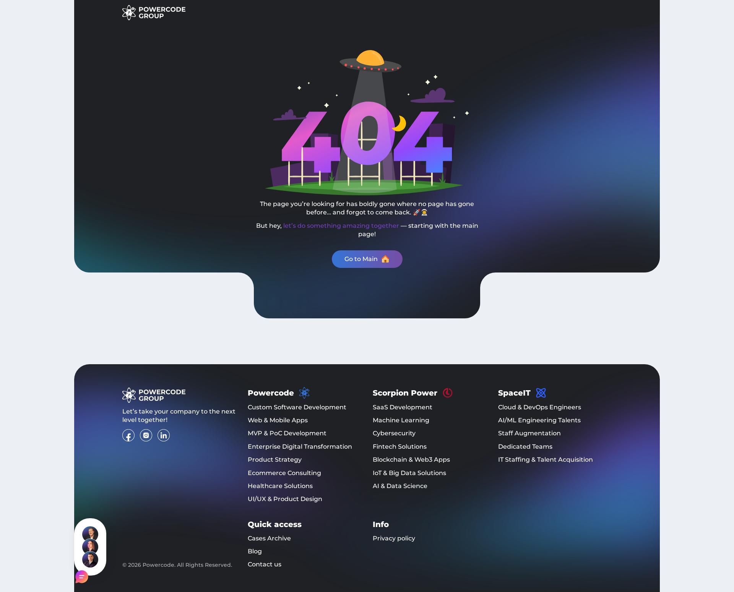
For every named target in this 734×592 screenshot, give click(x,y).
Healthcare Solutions (280, 486)
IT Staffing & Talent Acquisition (545, 459)
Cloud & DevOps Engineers (539, 407)
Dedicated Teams (525, 446)
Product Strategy (275, 459)
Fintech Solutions (400, 446)
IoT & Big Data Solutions (409, 473)
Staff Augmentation (529, 433)
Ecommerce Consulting (284, 473)
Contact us (264, 564)
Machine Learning (401, 420)
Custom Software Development (297, 407)
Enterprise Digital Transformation (300, 446)
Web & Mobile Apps (278, 420)
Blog (255, 551)
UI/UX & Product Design (285, 499)
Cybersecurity (394, 433)
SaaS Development (402, 407)
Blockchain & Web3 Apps (411, 459)
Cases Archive (269, 538)
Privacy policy (394, 538)
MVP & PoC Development (287, 433)
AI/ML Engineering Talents (539, 420)
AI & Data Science (400, 486)
